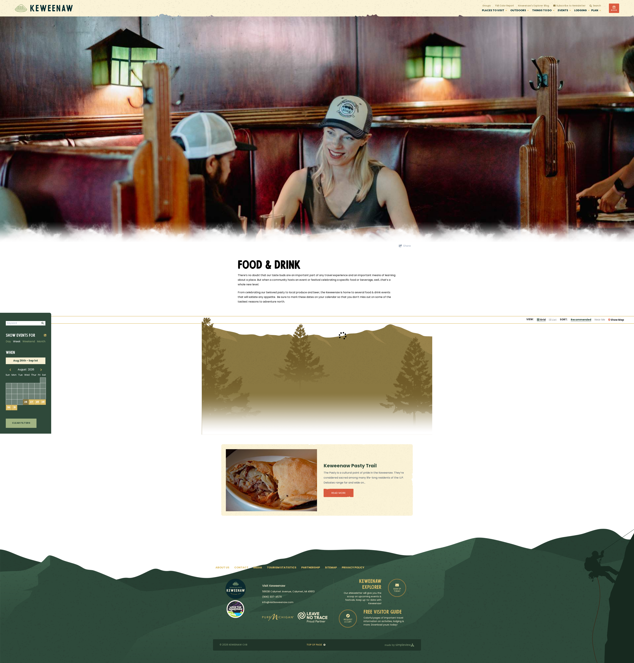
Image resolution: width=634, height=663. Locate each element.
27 (31, 402)
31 (14, 407)
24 (14, 402)
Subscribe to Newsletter (570, 6)
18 (20, 396)
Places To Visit (493, 10)
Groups (486, 6)
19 (26, 396)
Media (257, 567)
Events (563, 10)
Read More (339, 493)
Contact (241, 567)
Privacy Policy (353, 567)
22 (43, 396)
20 (31, 396)
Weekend (28, 341)
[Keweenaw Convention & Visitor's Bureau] (44, 8)
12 (26, 391)
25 (20, 402)
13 (32, 391)
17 (14, 396)
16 (9, 396)
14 (37, 391)
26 (25, 402)
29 (42, 402)
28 (37, 402)
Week (16, 341)
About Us (222, 567)
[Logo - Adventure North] (235, 589)
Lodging (580, 10)
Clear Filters (21, 423)
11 (20, 391)
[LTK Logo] (235, 609)
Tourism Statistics (281, 567)
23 (8, 402)
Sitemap (331, 567)
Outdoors (518, 10)
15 (43, 391)
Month (41, 341)
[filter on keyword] (42, 323)
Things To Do (542, 10)
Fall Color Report (504, 6)
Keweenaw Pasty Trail (350, 466)
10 (14, 391)
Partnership (310, 567)
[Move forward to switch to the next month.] (41, 369)
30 (8, 407)
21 (37, 396)
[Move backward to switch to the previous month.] (10, 369)
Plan (594, 10)
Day (8, 341)
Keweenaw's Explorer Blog (533, 6)
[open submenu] (506, 11)
